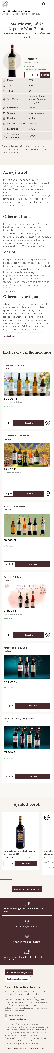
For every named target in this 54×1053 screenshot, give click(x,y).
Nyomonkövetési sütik (18, 1019)
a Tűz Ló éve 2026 (14, 506)
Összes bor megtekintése (27, 889)
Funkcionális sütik (17, 1015)
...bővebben (9, 291)
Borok (27, 11)
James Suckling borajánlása (19, 718)
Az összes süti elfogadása (19, 972)
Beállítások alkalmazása (17, 979)
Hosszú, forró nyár (14, 365)
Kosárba (45, 75)
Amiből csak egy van (15, 647)
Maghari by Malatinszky (12, 11)
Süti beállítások (37, 1048)
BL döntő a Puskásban (16, 435)
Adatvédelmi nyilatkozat (15, 1048)
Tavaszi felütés (12, 577)
